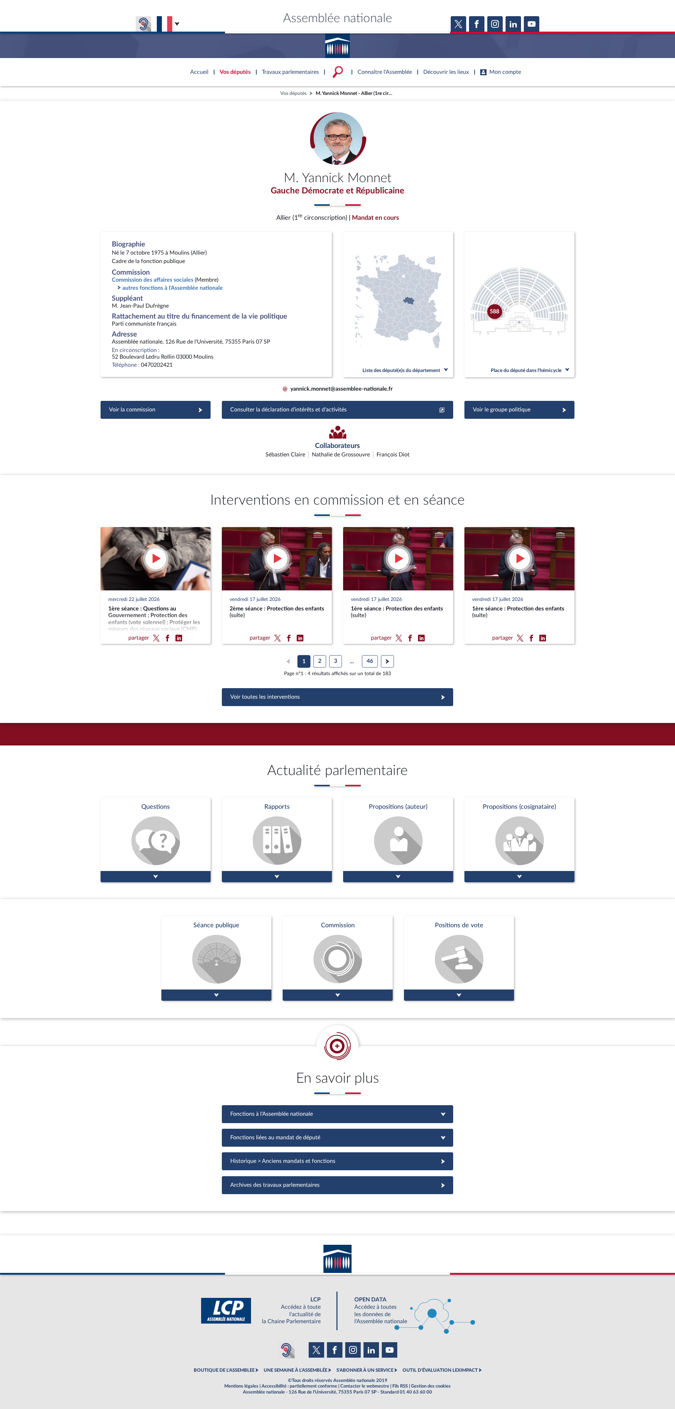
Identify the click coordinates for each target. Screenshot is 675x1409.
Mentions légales (241, 1386)
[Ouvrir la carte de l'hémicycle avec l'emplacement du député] (519, 304)
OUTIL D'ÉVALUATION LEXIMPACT (440, 1370)
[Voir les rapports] (277, 840)
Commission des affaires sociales (152, 280)
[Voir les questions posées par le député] (156, 840)
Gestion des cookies (431, 1386)
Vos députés (293, 93)
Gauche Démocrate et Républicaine (337, 191)
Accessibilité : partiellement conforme (299, 1386)
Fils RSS (400, 1386)
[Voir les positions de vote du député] (459, 958)
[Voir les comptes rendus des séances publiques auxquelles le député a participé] (216, 958)
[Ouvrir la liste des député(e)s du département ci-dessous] (398, 304)
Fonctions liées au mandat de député (337, 1137)
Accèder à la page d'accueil (337, 43)
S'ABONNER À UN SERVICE (364, 1370)
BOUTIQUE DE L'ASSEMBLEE (224, 1370)
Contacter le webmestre (364, 1386)
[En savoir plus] (398, 840)
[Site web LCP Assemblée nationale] (266, 1311)
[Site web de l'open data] (408, 1311)
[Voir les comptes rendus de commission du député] (338, 958)
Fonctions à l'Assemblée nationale (337, 1114)
